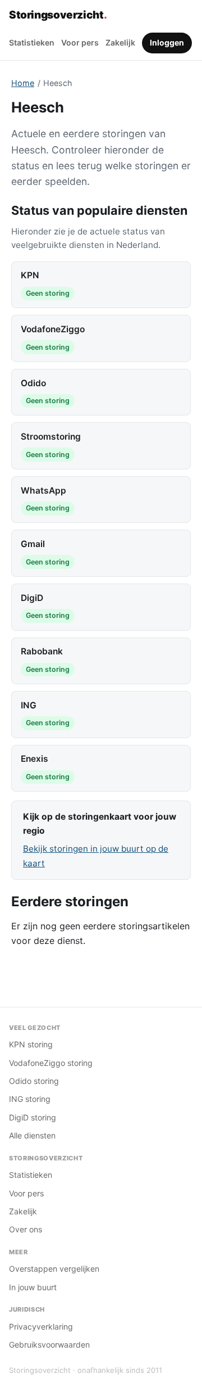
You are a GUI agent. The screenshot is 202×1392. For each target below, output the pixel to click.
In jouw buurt (33, 1287)
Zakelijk (120, 42)
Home (22, 83)
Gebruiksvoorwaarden (49, 1344)
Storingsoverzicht (58, 14)
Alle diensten (32, 1135)
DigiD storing (32, 1117)
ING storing (29, 1099)
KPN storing (31, 1044)
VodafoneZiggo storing (51, 1063)
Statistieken (31, 42)
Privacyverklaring (41, 1326)
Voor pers (80, 42)
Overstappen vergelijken (54, 1268)
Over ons (25, 1229)
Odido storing (34, 1081)
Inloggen (167, 42)
